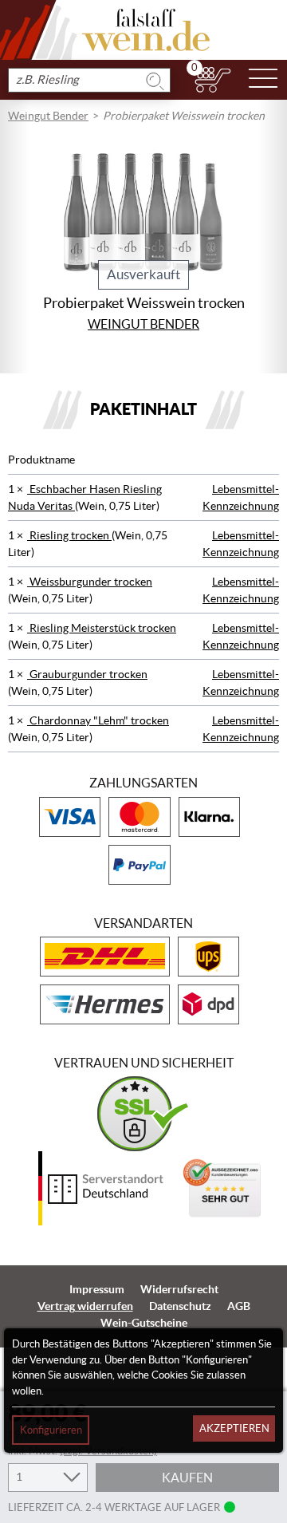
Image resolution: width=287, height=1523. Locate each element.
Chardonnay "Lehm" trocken (98, 720)
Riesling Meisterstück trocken (101, 627)
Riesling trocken (69, 535)
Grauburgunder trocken (87, 674)
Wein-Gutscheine (143, 1322)
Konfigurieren (51, 1430)
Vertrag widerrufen (85, 1306)
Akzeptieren (234, 1428)
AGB (238, 1306)
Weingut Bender (48, 115)
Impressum (96, 1289)
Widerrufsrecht (179, 1289)
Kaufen (187, 1477)
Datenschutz (180, 1306)
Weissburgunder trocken (89, 581)
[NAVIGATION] (263, 80)
